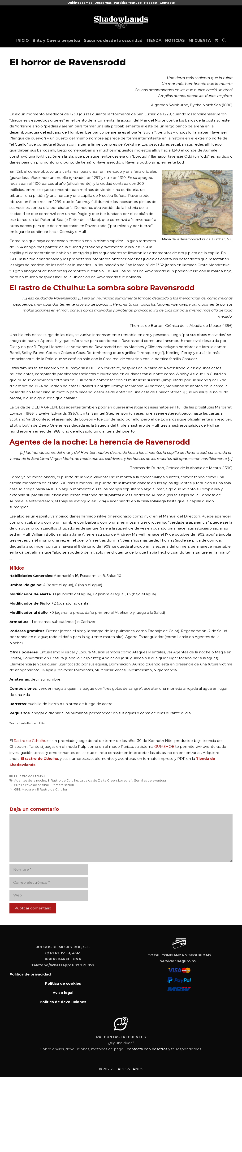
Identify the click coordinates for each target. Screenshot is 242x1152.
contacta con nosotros (147, 1049)
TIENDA (153, 40)
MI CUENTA (200, 40)
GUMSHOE (164, 746)
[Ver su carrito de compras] (216, 40)
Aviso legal (63, 992)
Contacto (167, 2)
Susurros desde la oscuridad (113, 40)
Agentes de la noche (30, 780)
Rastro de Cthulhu (30, 740)
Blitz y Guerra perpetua (56, 40)
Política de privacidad (30, 974)
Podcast (150, 2)
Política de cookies (63, 983)
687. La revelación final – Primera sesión (44, 785)
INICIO (22, 40)
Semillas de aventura (150, 780)
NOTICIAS (175, 40)
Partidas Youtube (128, 2)
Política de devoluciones (63, 1002)
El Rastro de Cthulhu (29, 776)
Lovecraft (125, 780)
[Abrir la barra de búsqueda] (224, 40)
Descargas (103, 2)
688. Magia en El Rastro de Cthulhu (40, 789)
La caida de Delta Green (98, 780)
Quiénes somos (79, 2)
